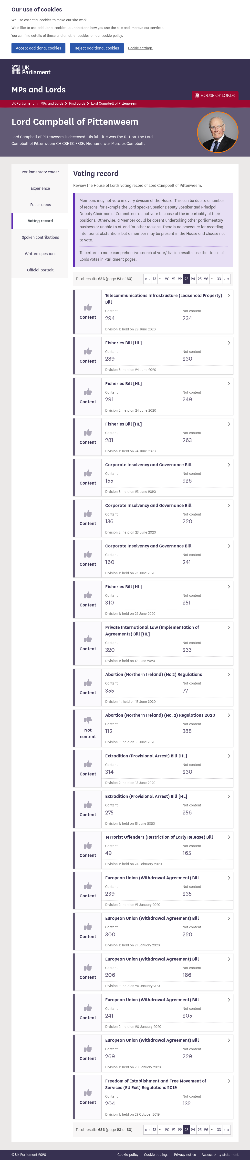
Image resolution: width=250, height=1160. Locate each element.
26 (206, 279)
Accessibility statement (220, 1155)
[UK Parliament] (31, 69)
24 (193, 279)
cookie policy (112, 36)
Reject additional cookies (97, 48)
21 (174, 279)
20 (167, 279)
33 (219, 279)
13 (154, 279)
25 (200, 279)
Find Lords (77, 103)
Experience (40, 188)
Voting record (40, 220)
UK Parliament (22, 103)
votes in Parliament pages (112, 259)
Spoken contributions (40, 237)
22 (180, 279)
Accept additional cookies (38, 48)
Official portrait (40, 270)
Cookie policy (127, 1155)
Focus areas (40, 204)
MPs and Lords (38, 90)
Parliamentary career (40, 172)
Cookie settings (140, 48)
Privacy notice (185, 1155)
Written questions (40, 253)
